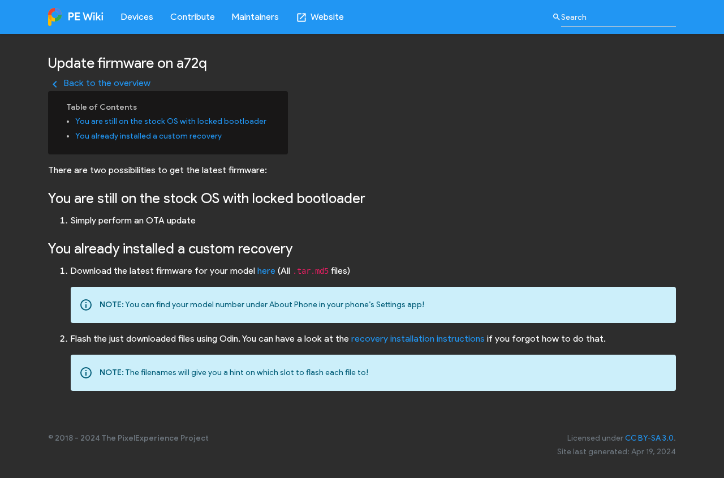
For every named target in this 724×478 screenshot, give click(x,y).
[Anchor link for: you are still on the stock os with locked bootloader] (270, 120)
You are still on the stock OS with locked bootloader (170, 121)
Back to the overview (99, 82)
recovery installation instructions (418, 338)
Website (320, 17)
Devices (137, 16)
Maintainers (255, 16)
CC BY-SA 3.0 (649, 438)
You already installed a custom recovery (148, 136)
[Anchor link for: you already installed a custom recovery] (226, 135)
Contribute (192, 16)
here (266, 270)
